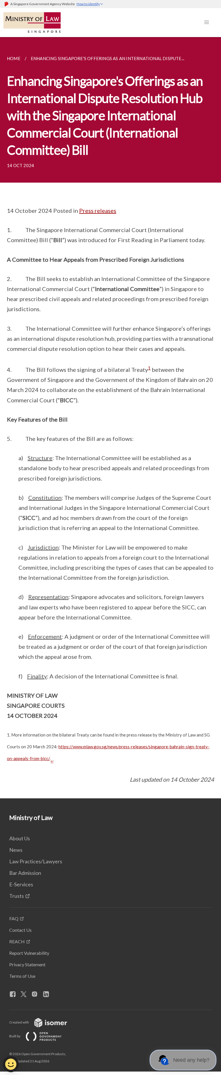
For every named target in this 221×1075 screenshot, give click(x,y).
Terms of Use (22, 976)
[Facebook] (15, 994)
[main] (110, 417)
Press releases (97, 210)
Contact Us (20, 930)
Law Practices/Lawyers (35, 861)
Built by (15, 1036)
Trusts (16, 896)
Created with (19, 1022)
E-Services (21, 884)
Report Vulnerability (29, 953)
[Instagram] (37, 994)
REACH (17, 941)
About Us (19, 838)
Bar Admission (25, 873)
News (15, 850)
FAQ (13, 918)
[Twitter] (26, 994)
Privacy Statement (27, 964)
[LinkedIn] (48, 994)
